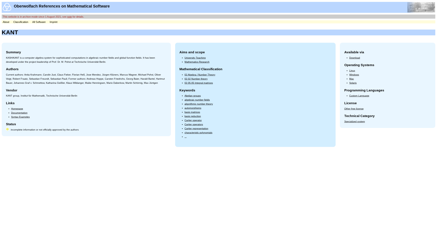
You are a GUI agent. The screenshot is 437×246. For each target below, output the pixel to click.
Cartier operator (193, 120)
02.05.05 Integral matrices (199, 83)
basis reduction (193, 116)
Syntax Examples (20, 117)
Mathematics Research (197, 62)
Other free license (354, 108)
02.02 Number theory (196, 79)
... (186, 136)
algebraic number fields (197, 100)
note (69, 16)
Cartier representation (196, 128)
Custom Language (359, 95)
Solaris (353, 83)
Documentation (19, 113)
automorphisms (193, 108)
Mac (351, 79)
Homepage (17, 108)
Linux (352, 70)
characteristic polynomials (198, 132)
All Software (39, 21)
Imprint (53, 21)
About (6, 21)
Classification (20, 21)
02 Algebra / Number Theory (200, 74)
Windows (354, 74)
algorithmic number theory (199, 104)
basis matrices (192, 112)
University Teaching (195, 58)
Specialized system (354, 121)
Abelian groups (193, 95)
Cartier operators (194, 124)
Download (354, 58)
